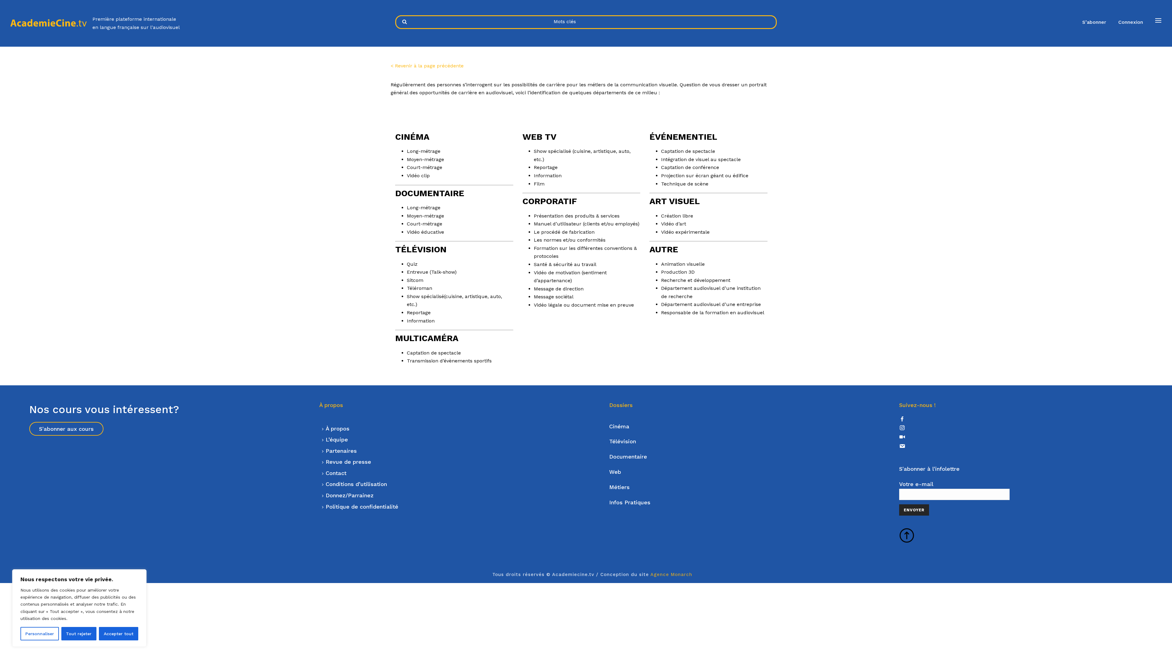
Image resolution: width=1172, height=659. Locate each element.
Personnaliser (39, 633)
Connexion (1130, 22)
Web (615, 472)
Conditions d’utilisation (356, 484)
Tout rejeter (79, 633)
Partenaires (341, 451)
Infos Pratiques (629, 502)
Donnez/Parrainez (350, 495)
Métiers (619, 487)
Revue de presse (348, 462)
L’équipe (337, 439)
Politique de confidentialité (362, 506)
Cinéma (619, 426)
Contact (336, 473)
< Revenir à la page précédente (427, 66)
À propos (337, 428)
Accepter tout (118, 633)
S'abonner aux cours (66, 429)
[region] (79, 608)
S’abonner (1094, 22)
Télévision (622, 441)
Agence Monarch (671, 574)
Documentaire (628, 456)
